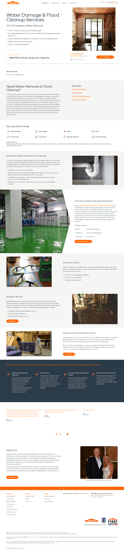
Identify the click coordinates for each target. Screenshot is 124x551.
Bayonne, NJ (19, 74)
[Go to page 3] (64, 434)
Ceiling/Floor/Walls (72, 143)
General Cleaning (11, 514)
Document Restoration (84, 143)
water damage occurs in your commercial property (95, 205)
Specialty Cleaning (11, 512)
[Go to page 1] (60, 434)
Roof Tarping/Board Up (105, 143)
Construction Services (79, 99)
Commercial (55, 3)
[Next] (67, 434)
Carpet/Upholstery (62, 143)
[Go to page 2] (62, 434)
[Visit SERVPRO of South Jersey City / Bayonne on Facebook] (63, 488)
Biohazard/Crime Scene (22, 143)
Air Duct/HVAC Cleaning (49, 143)
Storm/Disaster (10, 504)
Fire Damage (9, 499)
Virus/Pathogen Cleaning (36, 143)
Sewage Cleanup (11, 143)
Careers (27, 499)
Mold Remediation (11, 501)
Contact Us (72, 3)
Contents (18, 145)
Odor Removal (94, 143)
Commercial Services (79, 89)
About (64, 3)
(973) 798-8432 (112, 3)
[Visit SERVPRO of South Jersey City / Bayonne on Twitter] (60, 488)
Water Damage (10, 496)
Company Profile (29, 496)
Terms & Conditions (49, 496)
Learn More (12, 321)
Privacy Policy (47, 499)
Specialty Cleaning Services (81, 96)
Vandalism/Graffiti (11, 145)
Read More (12, 477)
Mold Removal (77, 93)
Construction (9, 506)
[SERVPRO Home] (13, 2)
